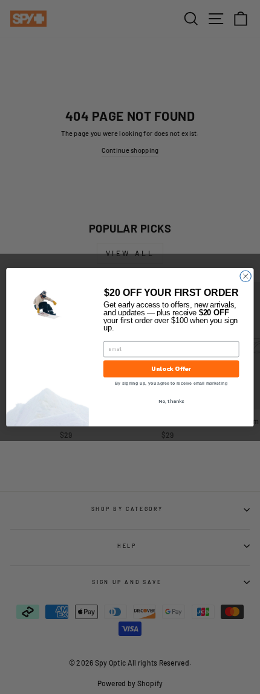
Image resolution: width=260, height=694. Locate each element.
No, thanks (171, 401)
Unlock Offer (171, 368)
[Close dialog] (245, 276)
